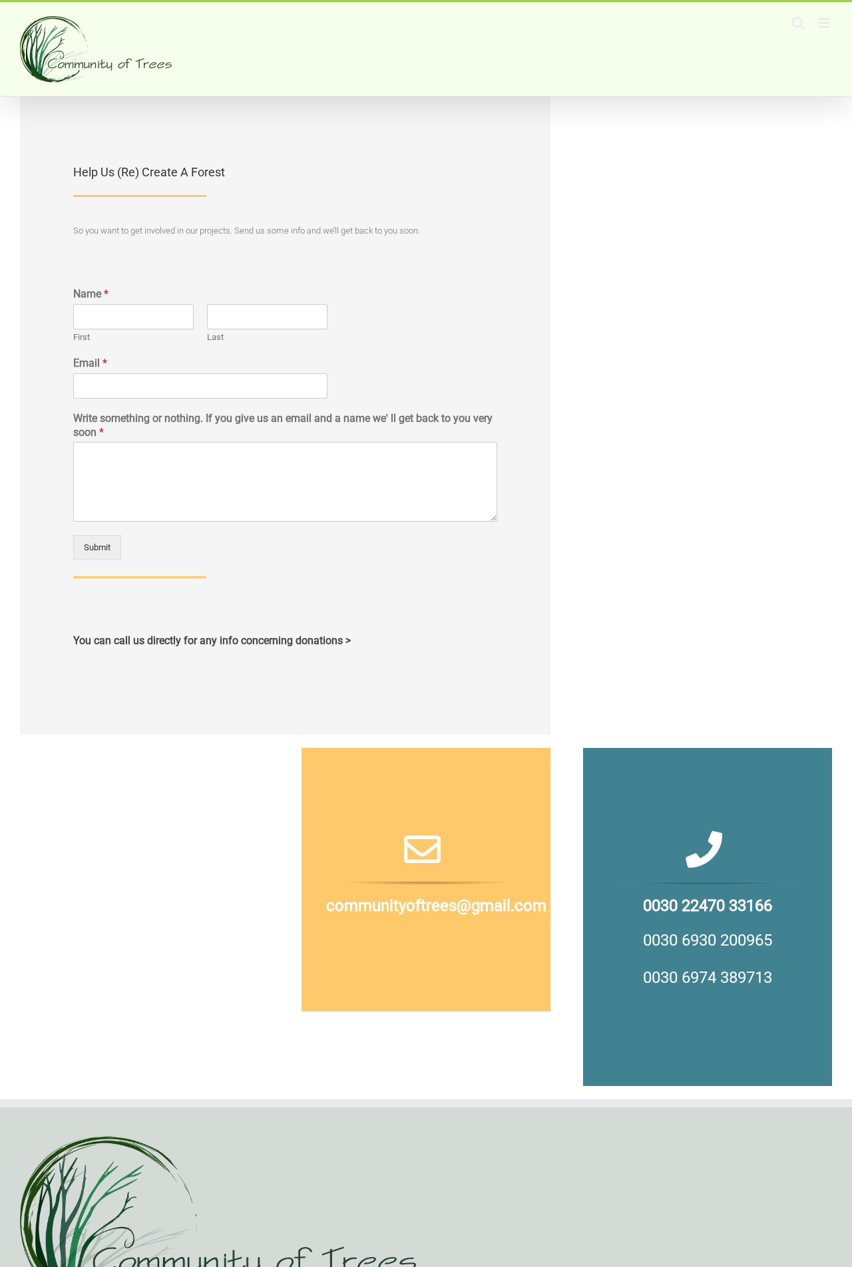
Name (90, 293)
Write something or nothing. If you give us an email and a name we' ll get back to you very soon (283, 425)
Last (215, 337)
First (81, 337)
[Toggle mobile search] (798, 23)
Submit (97, 547)
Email (90, 363)
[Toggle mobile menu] (825, 23)
